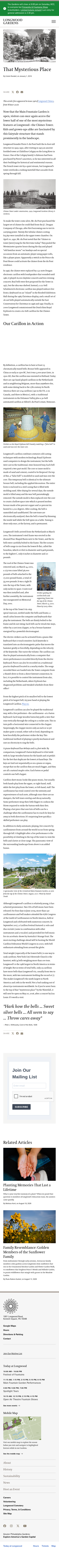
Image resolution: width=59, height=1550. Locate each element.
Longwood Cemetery (13, 1505)
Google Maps (9, 1326)
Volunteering (9, 1501)
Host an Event (11, 1489)
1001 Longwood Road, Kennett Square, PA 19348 (15, 1317)
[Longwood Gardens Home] (13, 21)
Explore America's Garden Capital (19, 1537)
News (6, 1483)
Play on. (25, 704)
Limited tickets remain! (31, 10)
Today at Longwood (12, 1546)
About (7, 1463)
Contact (7, 1338)
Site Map (7, 1513)
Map (53, 1546)
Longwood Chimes (46, 101)
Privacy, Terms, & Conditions (17, 1509)
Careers (7, 1497)
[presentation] (29, 1164)
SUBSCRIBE (21, 1107)
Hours (36, 1546)
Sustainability (11, 1476)
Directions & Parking (13, 1334)
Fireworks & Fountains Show (35, 7)
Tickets (45, 1546)
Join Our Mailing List (12, 1353)
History (7, 1469)
